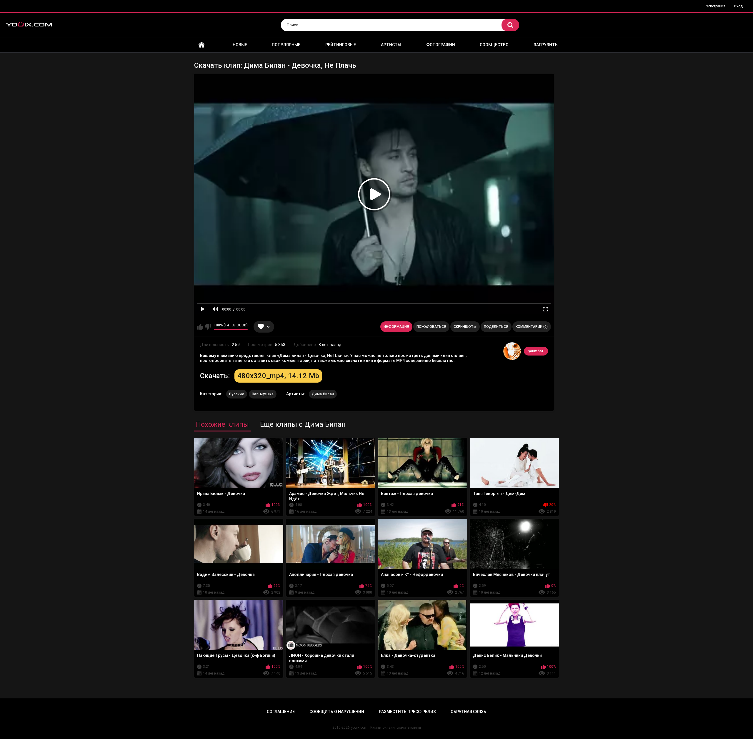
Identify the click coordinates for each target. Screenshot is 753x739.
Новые (240, 44)
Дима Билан (323, 394)
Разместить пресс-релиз (407, 711)
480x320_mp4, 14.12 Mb (278, 376)
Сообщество (494, 44)
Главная (201, 44)
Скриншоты (465, 327)
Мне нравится (200, 327)
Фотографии (440, 44)
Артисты (391, 44)
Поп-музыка (263, 394)
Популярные (286, 44)
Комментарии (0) (532, 327)
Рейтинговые (340, 44)
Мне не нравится (208, 327)
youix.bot (536, 351)
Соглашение (281, 711)
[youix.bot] (512, 351)
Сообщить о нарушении (336, 711)
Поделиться (496, 327)
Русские (236, 394)
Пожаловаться (431, 327)
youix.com (359, 727)
